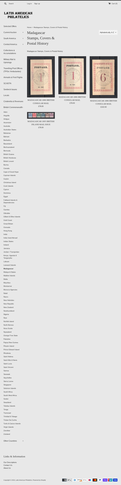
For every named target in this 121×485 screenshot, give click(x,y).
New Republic (9, 304)
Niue (5, 318)
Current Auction (14, 32)
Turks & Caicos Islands (12, 424)
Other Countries (14, 441)
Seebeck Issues (10, 89)
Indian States (8, 241)
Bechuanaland (9, 147)
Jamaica (7, 248)
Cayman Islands (10, 175)
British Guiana (9, 154)
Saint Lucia (8, 364)
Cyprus (6, 189)
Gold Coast (8, 220)
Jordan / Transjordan (11, 252)
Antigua (6, 119)
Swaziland (7, 402)
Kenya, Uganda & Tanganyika (10, 257)
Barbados (7, 140)
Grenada (7, 227)
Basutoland (8, 144)
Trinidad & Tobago (10, 416)
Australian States (10, 130)
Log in (29, 3)
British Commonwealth (13, 107)
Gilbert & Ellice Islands (12, 217)
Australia (7, 126)
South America (14, 38)
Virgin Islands (9, 427)
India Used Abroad (10, 238)
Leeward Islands (10, 265)
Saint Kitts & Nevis (10, 360)
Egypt (6, 196)
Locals (6, 95)
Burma (6, 165)
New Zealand (8, 307)
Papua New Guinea (11, 342)
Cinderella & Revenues (13, 101)
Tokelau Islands (9, 406)
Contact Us (8, 465)
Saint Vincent (8, 367)
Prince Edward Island (11, 350)
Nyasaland (7, 332)
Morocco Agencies (10, 290)
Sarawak (7, 374)
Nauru (6, 297)
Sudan (6, 399)
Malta (6, 279)
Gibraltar (7, 213)
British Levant (9, 161)
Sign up (37, 3)
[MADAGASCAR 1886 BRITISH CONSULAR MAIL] (41, 77)
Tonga (6, 409)
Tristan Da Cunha (10, 420)
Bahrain (6, 137)
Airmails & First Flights (13, 77)
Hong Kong (8, 231)
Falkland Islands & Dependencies (10, 201)
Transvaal (7, 413)
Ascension (7, 122)
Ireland (6, 245)
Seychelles (8, 378)
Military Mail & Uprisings (9, 60)
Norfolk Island (9, 321)
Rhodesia (7, 353)
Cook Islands (8, 186)
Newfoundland (9, 311)
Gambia (6, 210)
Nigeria (6, 314)
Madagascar (8, 269)
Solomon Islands (10, 388)
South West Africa (10, 395)
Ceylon (6, 179)
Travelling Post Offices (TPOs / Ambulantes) (13, 69)
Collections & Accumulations (10, 51)
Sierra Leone (8, 381)
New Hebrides (9, 300)
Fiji (5, 206)
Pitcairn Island (9, 346)
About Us (7, 468)
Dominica (7, 193)
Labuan (6, 261)
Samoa (6, 371)
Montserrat (8, 286)
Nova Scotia (8, 328)
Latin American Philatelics (24, 480)
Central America (14, 44)
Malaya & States (10, 272)
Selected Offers (10, 26)
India (5, 234)
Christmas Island (10, 182)
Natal (5, 293)
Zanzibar (7, 430)
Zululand (7, 434)
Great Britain (8, 224)
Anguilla (6, 115)
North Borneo (9, 325)
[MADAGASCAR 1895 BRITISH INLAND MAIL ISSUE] (41, 115)
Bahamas (7, 133)
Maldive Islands (9, 276)
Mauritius (7, 283)
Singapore (7, 385)
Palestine (7, 339)
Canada (6, 168)
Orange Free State (11, 335)
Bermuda (7, 151)
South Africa (8, 392)
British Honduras (10, 158)
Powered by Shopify (39, 480)
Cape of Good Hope (11, 172)
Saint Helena (8, 357)
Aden (5, 112)
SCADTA (7, 83)
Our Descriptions (10, 462)
